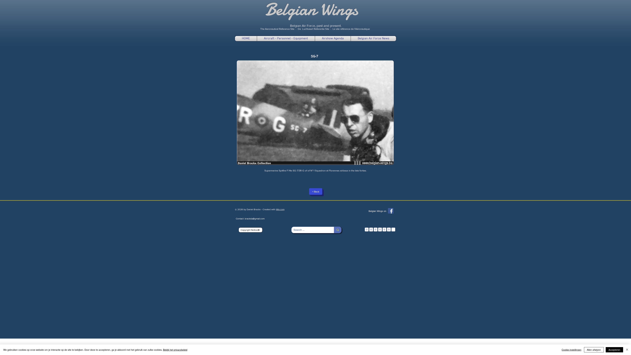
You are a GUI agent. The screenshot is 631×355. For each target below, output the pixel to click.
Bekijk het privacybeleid (175, 349)
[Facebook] (390, 210)
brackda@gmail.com (255, 218)
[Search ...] (337, 230)
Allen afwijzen (594, 349)
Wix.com (280, 209)
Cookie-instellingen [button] (571, 349)
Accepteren (614, 349)
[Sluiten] (627, 349)
